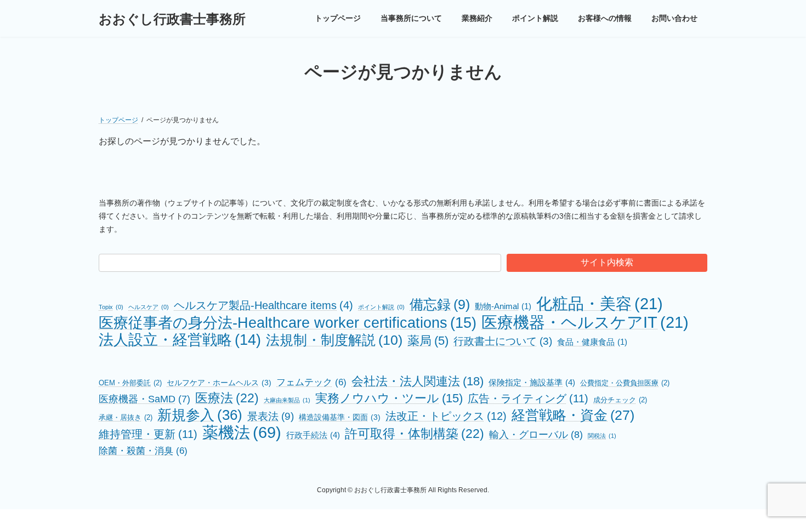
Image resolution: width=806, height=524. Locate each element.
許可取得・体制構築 (414, 433)
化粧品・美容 (599, 303)
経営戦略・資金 (573, 415)
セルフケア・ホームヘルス (219, 382)
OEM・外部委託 (130, 383)
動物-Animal (503, 306)
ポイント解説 (381, 307)
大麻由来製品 (287, 400)
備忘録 (440, 304)
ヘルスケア (148, 307)
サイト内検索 (607, 262)
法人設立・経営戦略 (180, 339)
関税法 (602, 435)
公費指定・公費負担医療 (624, 383)
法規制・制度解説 (334, 340)
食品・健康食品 (592, 342)
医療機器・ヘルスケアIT (585, 322)
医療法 (227, 398)
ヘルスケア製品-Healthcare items (263, 305)
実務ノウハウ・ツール (389, 398)
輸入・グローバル (536, 434)
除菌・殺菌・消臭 (143, 450)
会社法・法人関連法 (417, 381)
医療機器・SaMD (144, 399)
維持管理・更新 (148, 434)
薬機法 (241, 432)
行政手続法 (313, 435)
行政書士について (502, 341)
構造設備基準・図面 (340, 417)
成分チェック (620, 400)
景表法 (270, 416)
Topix (111, 307)
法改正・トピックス (446, 416)
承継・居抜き (125, 417)
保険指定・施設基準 (532, 382)
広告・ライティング (528, 398)
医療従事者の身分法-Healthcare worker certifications (287, 322)
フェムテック (311, 382)
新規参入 (199, 415)
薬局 (428, 341)
